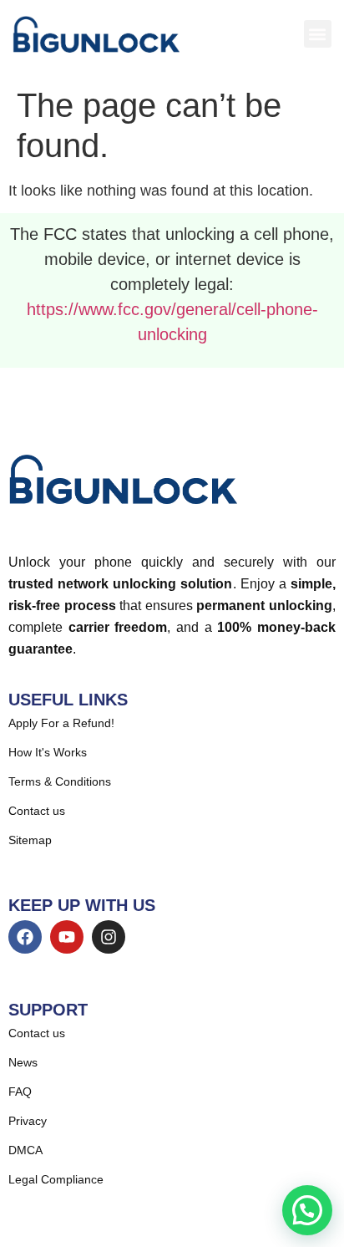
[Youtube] (66, 937)
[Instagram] (108, 937)
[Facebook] (25, 937)
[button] (317, 34)
